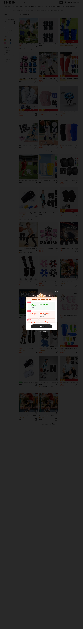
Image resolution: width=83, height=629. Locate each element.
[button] (56, 292)
